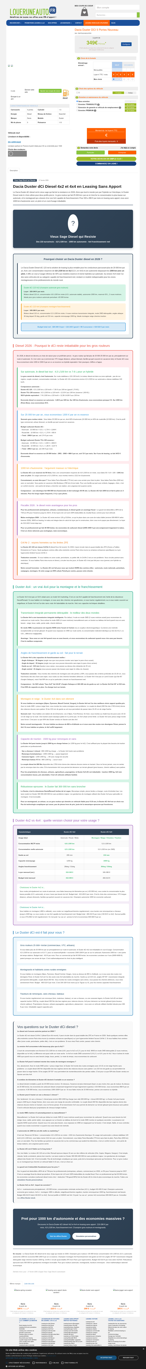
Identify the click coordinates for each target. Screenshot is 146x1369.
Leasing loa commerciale (93, 1331)
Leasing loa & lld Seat (47, 1345)
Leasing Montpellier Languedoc (72, 1340)
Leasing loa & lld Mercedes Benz (50, 1334)
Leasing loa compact (91, 1332)
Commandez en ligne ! (106, 163)
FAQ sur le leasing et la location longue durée (116, 1342)
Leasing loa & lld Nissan (48, 1338)
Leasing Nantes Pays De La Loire (73, 1341)
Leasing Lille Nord (68, 1334)
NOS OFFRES (52, 23)
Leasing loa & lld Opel (47, 1340)
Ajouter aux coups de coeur (50, 91)
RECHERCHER (15, 23)
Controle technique (113, 1334)
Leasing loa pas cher (91, 1343)
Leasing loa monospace (92, 1340)
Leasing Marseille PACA (70, 1338)
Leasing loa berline (91, 1327)
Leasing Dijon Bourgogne (70, 1332)
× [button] (143, 1349)
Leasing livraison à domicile (26, 1345)
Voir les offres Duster (58, 1236)
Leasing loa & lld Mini (47, 1336)
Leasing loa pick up (91, 1341)
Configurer (126, 44)
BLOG (113, 23)
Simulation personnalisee (86, 1236)
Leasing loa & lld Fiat (47, 1327)
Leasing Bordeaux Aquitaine (71, 1327)
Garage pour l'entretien (114, 1336)
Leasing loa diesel (91, 1334)
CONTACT (78, 23)
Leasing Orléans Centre (70, 1345)
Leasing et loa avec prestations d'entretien (27, 1328)
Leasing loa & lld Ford (47, 1329)
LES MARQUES (65, 23)
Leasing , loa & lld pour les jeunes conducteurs (117, 1346)
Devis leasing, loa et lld (25, 1325)
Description (14, 170)
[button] (49, 1358)
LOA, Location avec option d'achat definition (26, 1342)
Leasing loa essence (91, 1338)
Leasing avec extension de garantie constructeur (26, 1331)
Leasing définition (24, 1336)
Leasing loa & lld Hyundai (48, 1331)
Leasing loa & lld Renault (48, 1343)
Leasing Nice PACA (69, 1343)
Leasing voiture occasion (26, 1334)
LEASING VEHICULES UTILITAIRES (96, 23)
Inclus (130, 93)
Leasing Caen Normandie (71, 1331)
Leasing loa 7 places (91, 1323)
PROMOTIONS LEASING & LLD (35, 23)
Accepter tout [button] (106, 1358)
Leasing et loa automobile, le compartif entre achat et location (95, 1346)
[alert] (73, 1357)
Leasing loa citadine (91, 1329)
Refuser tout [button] (128, 1358)
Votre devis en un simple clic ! (106, 158)
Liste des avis (29, 1283)
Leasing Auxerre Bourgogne (71, 1323)
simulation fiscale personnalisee (30, 1180)
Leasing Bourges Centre (70, 1329)
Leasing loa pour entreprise (93, 1336)
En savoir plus (51, 1356)
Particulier (90, 152)
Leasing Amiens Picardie (70, 1325)
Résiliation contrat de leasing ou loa (117, 1331)
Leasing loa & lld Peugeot (48, 1341)
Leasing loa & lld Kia (46, 1332)
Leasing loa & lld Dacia (47, 1325)
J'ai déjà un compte (128, 148)
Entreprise (122, 152)
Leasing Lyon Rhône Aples (71, 1336)
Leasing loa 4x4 (90, 1322)
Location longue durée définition (28, 1340)
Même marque (15, 1283)
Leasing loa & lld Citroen (48, 1323)
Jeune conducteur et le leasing (116, 1325)
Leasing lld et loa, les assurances (117, 1323)
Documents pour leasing (26, 1338)
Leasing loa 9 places (91, 1325)
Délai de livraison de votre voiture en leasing (117, 1328)
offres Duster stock (27, 1198)
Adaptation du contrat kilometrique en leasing (117, 1339)
